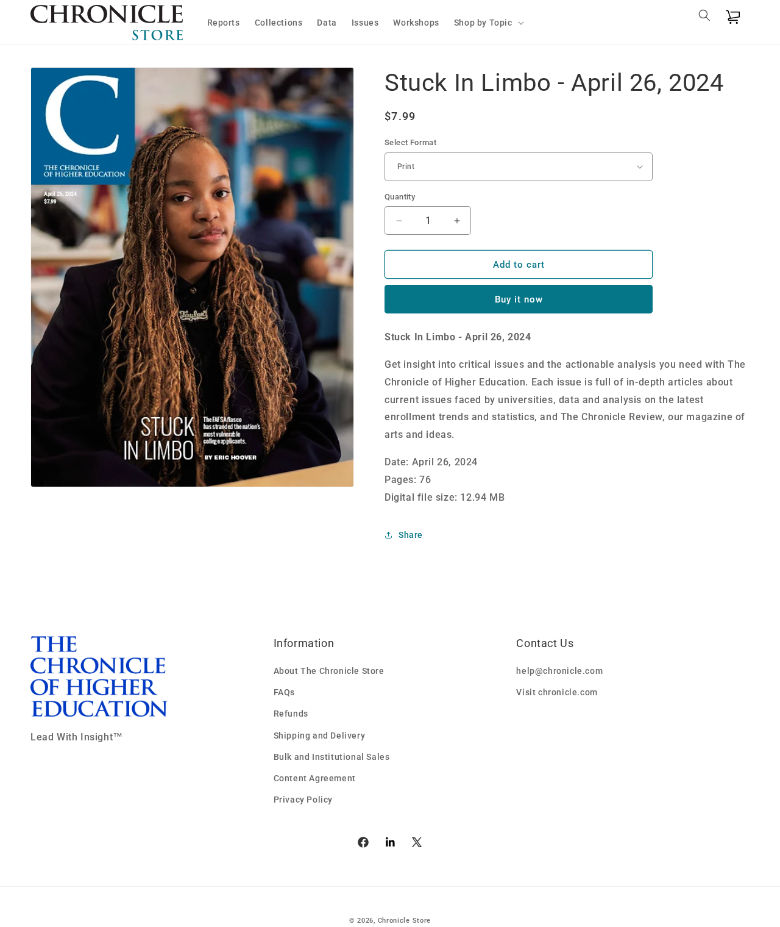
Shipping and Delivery (320, 735)
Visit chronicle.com (556, 692)
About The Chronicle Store (329, 671)
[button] (488, 22)
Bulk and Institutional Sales (332, 757)
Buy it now (519, 299)
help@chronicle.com (559, 671)
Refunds (291, 713)
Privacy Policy (303, 799)
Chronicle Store (404, 921)
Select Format (410, 142)
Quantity (400, 196)
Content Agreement (315, 778)
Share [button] (411, 535)
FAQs (284, 692)
